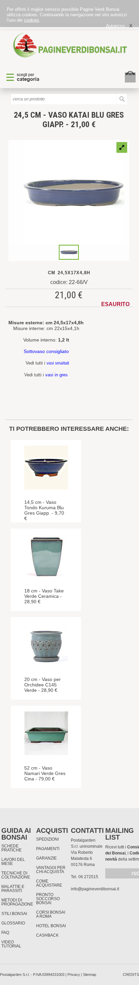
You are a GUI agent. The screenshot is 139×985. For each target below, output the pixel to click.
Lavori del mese (13, 861)
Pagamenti (47, 848)
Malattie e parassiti (12, 888)
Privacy (73, 974)
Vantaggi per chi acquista (50, 869)
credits (131, 974)
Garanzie (46, 858)
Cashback (47, 935)
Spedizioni (47, 839)
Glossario (13, 923)
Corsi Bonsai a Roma (50, 914)
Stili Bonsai (14, 913)
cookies (31, 20)
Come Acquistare (49, 883)
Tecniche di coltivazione (15, 875)
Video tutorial (11, 944)
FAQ (5, 932)
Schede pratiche (11, 848)
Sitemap (89, 974)
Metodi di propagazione (17, 902)
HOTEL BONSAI (51, 925)
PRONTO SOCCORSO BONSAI (48, 898)
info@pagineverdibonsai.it (95, 889)
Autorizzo (115, 25)
